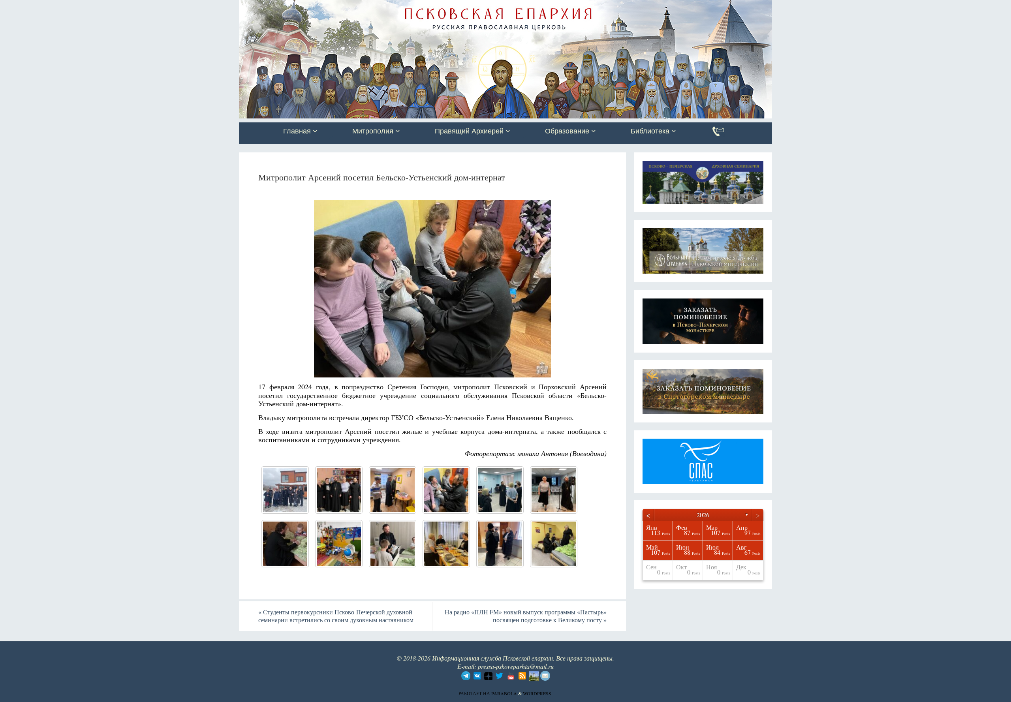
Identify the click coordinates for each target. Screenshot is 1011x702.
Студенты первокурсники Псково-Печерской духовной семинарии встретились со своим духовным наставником (335, 616)
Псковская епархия (350, 6)
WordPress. (537, 693)
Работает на (475, 693)
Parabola (504, 693)
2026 (703, 515)
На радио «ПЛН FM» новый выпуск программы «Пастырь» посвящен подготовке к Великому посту (526, 616)
